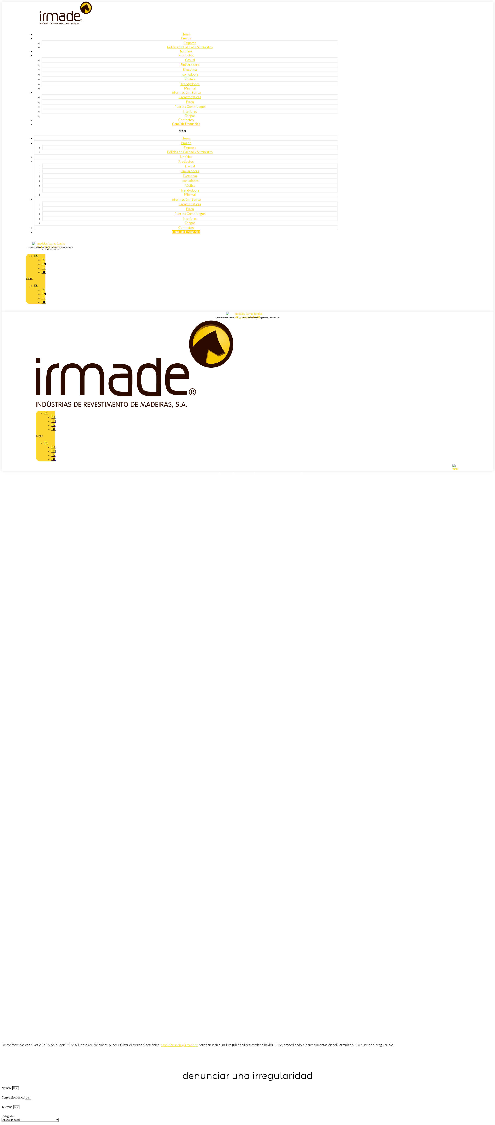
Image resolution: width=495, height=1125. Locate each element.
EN (53, 451)
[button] (182, 130)
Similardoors (190, 65)
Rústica (189, 79)
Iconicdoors (190, 74)
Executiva (190, 69)
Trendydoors (190, 84)
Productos (186, 55)
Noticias (186, 51)
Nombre (7, 1088)
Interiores (190, 111)
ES (36, 256)
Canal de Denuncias (186, 124)
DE (44, 272)
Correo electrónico (13, 1097)
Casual (190, 60)
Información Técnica (186, 92)
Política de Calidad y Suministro (190, 47)
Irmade (186, 38)
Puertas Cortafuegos (190, 107)
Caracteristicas (190, 97)
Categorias (8, 1116)
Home (186, 34)
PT (53, 447)
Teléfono (7, 1107)
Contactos (186, 120)
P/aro (190, 102)
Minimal (190, 88)
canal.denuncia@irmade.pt (179, 1045)
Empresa (190, 43)
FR (53, 455)
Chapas (189, 116)
